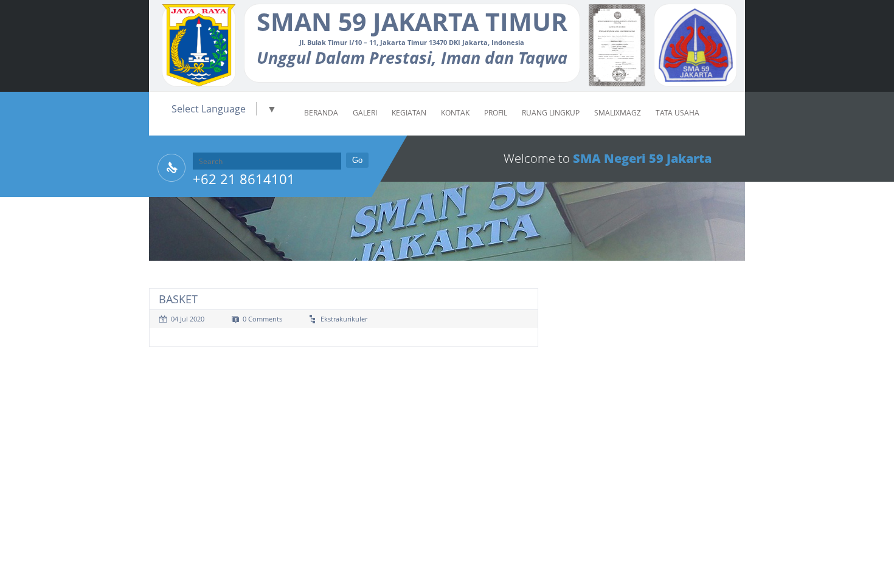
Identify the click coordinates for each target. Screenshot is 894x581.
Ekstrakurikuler (344, 318)
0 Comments (262, 318)
